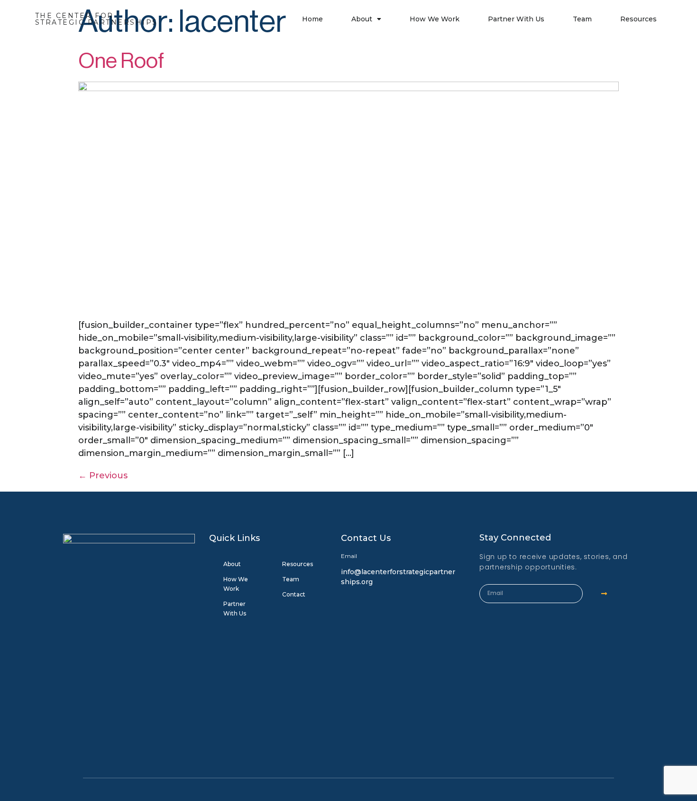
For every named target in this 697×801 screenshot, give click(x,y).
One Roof (121, 61)
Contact (293, 594)
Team (582, 19)
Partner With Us (516, 19)
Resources (638, 19)
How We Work (434, 19)
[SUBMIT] (604, 593)
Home (312, 19)
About (361, 19)
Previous (103, 475)
